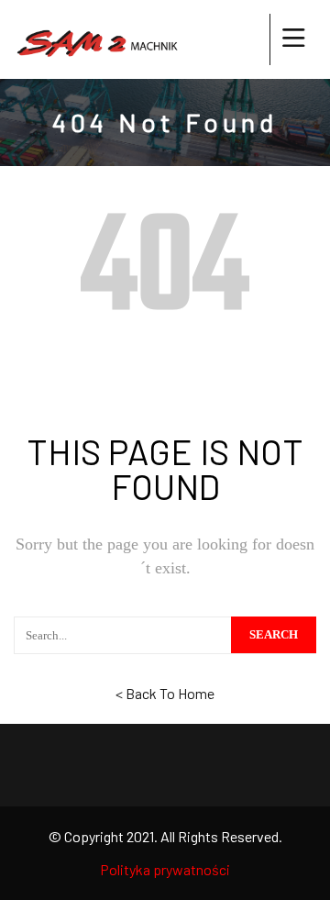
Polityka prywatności (165, 869)
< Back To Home (165, 693)
